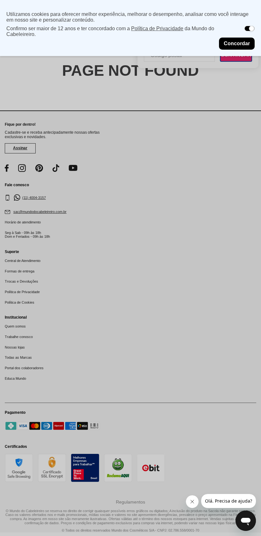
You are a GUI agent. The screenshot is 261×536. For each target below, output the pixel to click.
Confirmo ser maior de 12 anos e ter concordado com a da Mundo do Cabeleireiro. (110, 31)
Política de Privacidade (157, 28)
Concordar (237, 43)
